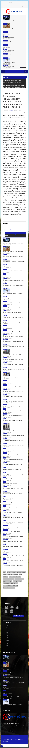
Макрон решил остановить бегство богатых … (13, 551)
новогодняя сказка (17, 581)
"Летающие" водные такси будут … (11, 483)
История (23, 572)
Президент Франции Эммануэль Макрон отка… (13, 369)
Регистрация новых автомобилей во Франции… (13, 243)
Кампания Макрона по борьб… (9, 41)
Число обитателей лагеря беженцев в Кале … (13, 450)
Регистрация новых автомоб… (9, 20)
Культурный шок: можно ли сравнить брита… (13, 546)
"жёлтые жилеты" (19, 578)
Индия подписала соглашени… (9, 62)
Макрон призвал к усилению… (9, 37)
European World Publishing (8, 587)
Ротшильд (18, 576)
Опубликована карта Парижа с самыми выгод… (13, 507)
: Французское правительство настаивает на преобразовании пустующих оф (12, 82)
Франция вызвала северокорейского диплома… (13, 322)
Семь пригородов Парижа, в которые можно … (13, 410)
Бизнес (4, 310)
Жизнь (4, 418)
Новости (5, 16)
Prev (22, 67)
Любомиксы (15, 585)
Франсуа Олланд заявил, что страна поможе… (13, 488)
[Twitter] (24, 3)
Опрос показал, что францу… (8, 33)
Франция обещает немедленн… (9, 54)
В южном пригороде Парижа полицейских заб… (14, 555)
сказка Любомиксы (7, 585)
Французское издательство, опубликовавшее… (13, 391)
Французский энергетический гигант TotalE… (13, 386)
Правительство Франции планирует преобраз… (13, 251)
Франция (4, 443)
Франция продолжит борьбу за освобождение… (13, 285)
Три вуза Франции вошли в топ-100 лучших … (13, 531)
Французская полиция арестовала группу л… (13, 406)
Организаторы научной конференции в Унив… (13, 430)
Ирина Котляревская (7, 574)
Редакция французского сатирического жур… (13, 396)
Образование (5, 423)
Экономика (5, 339)
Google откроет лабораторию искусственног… (13, 478)
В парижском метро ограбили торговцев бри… (13, 565)
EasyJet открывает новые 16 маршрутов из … (13, 469)
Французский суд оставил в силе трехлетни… (13, 336)
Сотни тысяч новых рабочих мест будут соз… (13, 522)
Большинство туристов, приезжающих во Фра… (13, 445)
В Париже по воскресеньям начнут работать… (13, 459)
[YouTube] (7, 632)
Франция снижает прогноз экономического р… (13, 341)
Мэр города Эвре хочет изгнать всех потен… (13, 454)
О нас (9, 2)
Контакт (11, 2)
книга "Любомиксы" (7, 581)
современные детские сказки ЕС (10, 583)
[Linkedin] (7, 634)
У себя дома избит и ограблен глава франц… (13, 512)
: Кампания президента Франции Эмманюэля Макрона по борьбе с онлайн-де (14, 87)
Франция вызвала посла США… (9, 46)
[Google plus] (7, 630)
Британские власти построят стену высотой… (13, 493)
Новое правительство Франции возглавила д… (13, 401)
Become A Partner (18, 615)
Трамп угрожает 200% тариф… (9, 66)
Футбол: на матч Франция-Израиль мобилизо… (13, 317)
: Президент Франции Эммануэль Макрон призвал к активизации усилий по (14, 85)
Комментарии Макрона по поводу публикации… (13, 364)
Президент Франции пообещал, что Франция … (13, 331)
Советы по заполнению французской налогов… (13, 541)
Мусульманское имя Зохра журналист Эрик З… (13, 464)
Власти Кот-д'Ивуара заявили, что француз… (13, 298)
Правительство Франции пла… (9, 28)
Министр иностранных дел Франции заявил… (13, 382)
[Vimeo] (7, 643)
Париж (5, 24)
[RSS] (7, 625)
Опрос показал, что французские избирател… (13, 256)
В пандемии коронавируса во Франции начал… (13, 440)
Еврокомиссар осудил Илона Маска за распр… (13, 354)
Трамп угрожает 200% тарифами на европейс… (13, 302)
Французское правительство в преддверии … (13, 420)
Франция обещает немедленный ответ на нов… (14, 280)
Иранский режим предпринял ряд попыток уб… (13, 346)
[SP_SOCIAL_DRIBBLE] (23, 6)
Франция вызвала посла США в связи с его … (13, 270)
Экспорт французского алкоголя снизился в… (13, 312)
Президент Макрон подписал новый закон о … (13, 415)
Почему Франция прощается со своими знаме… (14, 435)
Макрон (4, 578)
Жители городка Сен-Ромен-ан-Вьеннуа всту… (13, 474)
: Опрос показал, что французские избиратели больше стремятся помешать (14, 84)
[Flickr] (7, 637)
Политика (6, 32)
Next (25, 67)
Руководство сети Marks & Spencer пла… (12, 503)
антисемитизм (11, 578)
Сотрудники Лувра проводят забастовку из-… (13, 275)
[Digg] (8, 640)
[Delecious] (7, 645)
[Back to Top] (2, 746)
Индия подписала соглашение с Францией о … (13, 293)
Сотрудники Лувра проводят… (9, 50)
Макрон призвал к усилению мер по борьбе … (13, 266)
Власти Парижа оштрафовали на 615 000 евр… (13, 560)
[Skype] (7, 642)
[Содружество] (14, 11)
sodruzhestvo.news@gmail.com (12, 729)
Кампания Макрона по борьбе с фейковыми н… (14, 261)
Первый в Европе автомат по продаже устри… (13, 517)
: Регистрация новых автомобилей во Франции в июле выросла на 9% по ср (13, 80)
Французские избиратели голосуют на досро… (13, 359)
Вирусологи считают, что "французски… (12, 377)
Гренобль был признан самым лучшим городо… (14, 527)
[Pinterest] (7, 635)
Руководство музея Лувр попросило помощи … (13, 307)
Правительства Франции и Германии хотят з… (13, 498)
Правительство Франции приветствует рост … (13, 327)
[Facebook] (21, 3)
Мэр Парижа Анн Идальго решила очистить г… (13, 536)
